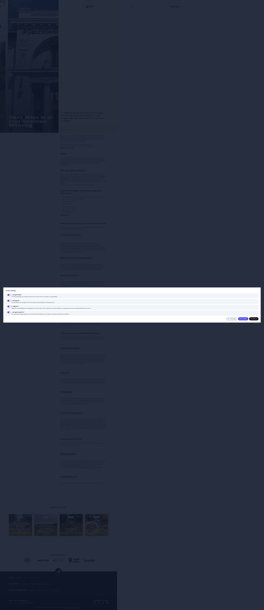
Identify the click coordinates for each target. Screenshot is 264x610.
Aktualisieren (253, 319)
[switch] (8, 295)
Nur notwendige (231, 319)
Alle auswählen (243, 319)
